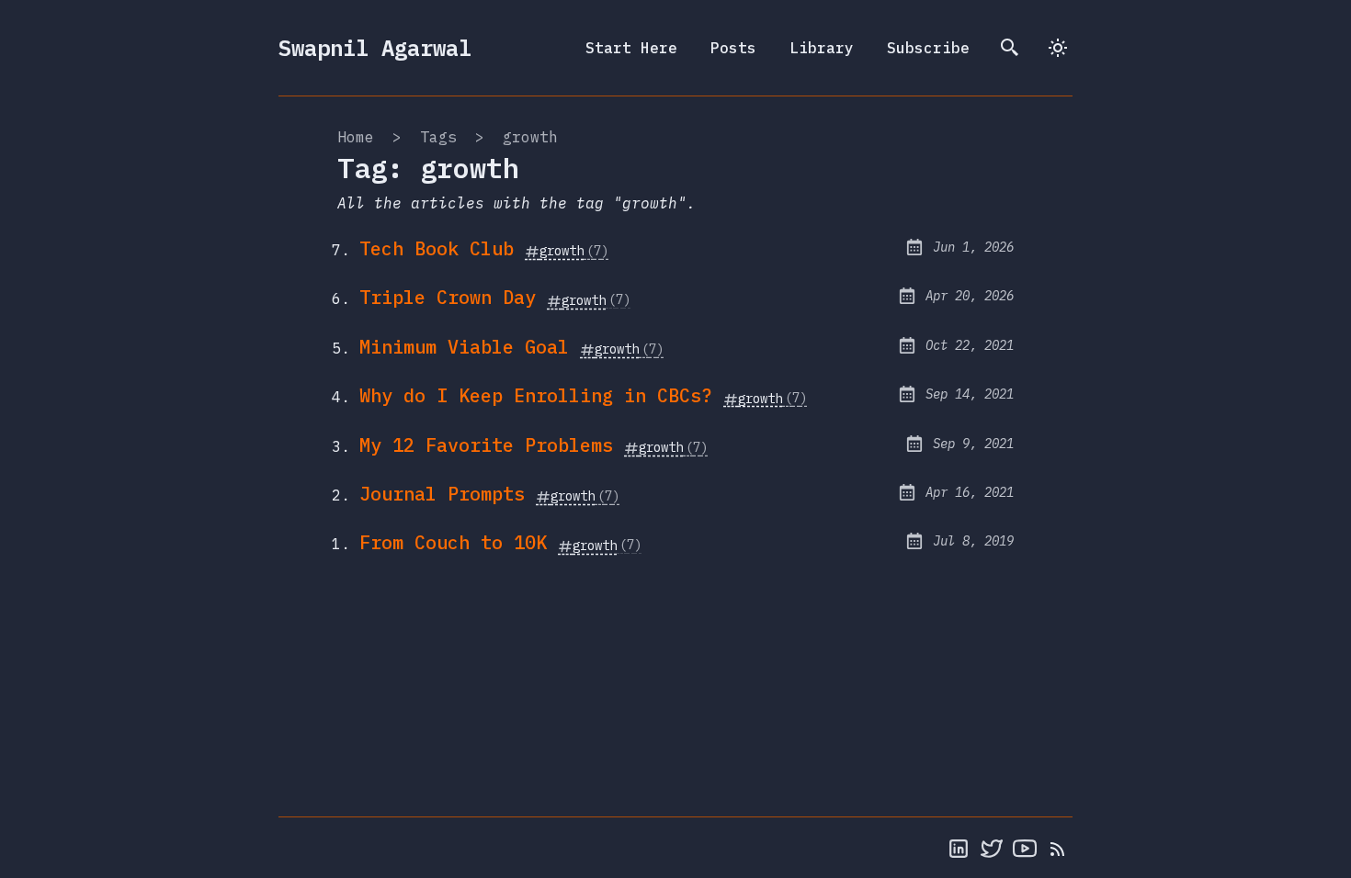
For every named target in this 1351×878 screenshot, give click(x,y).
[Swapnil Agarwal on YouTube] (1024, 847)
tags (438, 137)
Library (821, 48)
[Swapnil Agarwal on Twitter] (991, 847)
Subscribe (928, 48)
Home (355, 137)
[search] (1010, 47)
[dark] (1058, 47)
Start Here (631, 48)
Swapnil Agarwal (374, 47)
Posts (733, 48)
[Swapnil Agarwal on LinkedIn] (958, 847)
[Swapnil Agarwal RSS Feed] (1058, 847)
